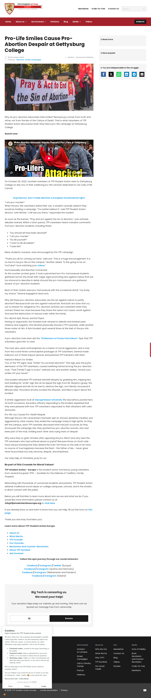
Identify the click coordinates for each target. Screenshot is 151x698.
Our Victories (16, 543)
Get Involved (16, 553)
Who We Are (101, 649)
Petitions (54, 21)
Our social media (99, 667)
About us (20, 21)
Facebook (32, 565)
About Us (14, 532)
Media (76, 21)
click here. (49, 503)
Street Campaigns (33, 59)
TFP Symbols (101, 662)
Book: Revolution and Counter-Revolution (138, 657)
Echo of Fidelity (139, 649)
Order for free (98, 8)
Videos (89, 21)
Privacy (64, 690)
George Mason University (48, 399)
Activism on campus (82, 650)
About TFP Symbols (19, 549)
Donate (140, 21)
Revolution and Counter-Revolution (28, 546)
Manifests (136, 670)
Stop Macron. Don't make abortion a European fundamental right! (49, 197)
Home (8, 21)
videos (41, 265)
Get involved (37, 21)
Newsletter (83, 8)
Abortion (20, 59)
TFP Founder (16, 539)
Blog (66, 21)
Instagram (45, 565)
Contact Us (113, 8)
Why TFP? (99, 657)
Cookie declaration (48, 690)
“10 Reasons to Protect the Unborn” (59, 338)
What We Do (16, 536)
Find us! (80, 670)
